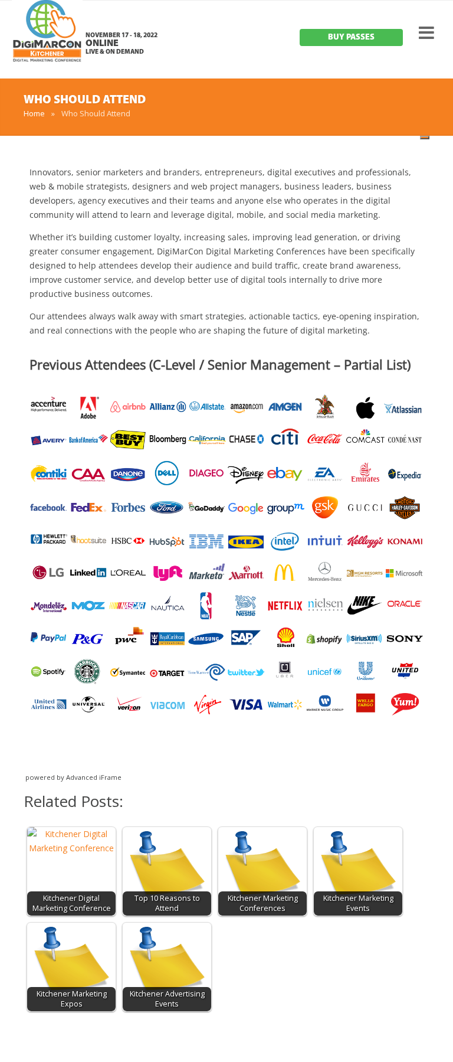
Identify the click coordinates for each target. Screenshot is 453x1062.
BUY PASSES (351, 37)
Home (34, 113)
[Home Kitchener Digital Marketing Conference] (47, 41)
